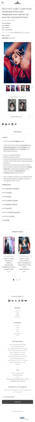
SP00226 (6, 149)
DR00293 (6, 147)
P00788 (23, 149)
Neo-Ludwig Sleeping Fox (17, 358)
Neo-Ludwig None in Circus (17, 352)
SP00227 (9, 208)
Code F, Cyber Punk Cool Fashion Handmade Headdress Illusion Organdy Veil (8, 264)
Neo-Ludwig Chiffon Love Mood (17, 350)
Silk (17, 329)
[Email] (6, 124)
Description (17, 132)
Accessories (17, 333)
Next (32, 87)
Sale (17, 335)
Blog (17, 315)
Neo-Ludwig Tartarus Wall (17, 354)
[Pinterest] (16, 124)
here (21, 179)
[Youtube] (26, 301)
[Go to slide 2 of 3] (16, 279)
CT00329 (9, 192)
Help (17, 313)
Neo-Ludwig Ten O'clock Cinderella (17, 360)
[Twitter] (9, 124)
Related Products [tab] (17, 232)
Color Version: (17, 97)
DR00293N (13, 147)
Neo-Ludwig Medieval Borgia (17, 344)
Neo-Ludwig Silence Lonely (17, 362)
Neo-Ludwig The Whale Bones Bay (17, 348)
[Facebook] (3, 124)
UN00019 (11, 212)
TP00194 (24, 147)
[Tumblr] (16, 301)
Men (17, 328)
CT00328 (24, 145)
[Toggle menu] (2, 2)
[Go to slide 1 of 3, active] (13, 279)
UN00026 (17, 212)
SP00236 (12, 149)
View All (17, 364)
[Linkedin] (12, 124)
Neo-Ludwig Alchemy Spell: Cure (17, 356)
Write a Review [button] (25, 32)
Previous (3, 87)
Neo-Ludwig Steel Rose (17, 346)
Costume (17, 311)
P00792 (12, 216)
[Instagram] (22, 301)
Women (17, 326)
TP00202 (15, 200)
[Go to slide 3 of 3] (19, 279)
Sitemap (17, 317)
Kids (17, 331)
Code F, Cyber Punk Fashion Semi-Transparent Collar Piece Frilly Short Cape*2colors (24, 264)
